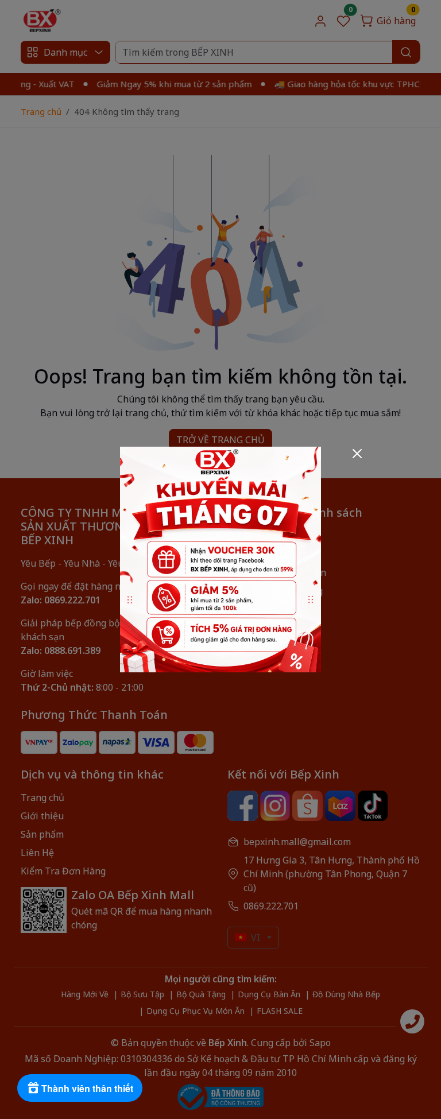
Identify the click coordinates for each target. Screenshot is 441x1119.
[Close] (357, 453)
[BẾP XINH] (220, 558)
